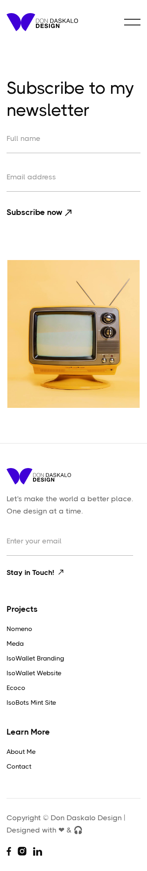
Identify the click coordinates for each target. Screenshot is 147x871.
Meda (15, 643)
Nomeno (19, 629)
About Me (21, 752)
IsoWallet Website (34, 673)
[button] (132, 22)
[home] (42, 22)
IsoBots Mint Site (31, 702)
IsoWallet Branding (35, 658)
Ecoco (16, 688)
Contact (19, 766)
